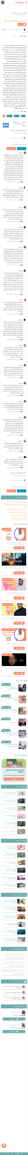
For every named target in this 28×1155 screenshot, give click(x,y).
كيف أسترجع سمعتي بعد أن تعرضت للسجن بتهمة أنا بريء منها (16, 669)
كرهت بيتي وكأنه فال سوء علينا (20, 14)
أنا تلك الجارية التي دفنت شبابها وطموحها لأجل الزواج (15, 505)
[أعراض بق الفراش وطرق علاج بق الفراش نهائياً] (22, 734)
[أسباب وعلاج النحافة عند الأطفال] (22, 699)
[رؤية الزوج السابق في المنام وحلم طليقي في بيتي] (22, 745)
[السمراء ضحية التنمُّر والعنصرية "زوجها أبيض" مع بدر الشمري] (14, 584)
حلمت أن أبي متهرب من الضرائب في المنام (16, 513)
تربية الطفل (4, 696)
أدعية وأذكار (5, 554)
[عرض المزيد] (4, 116)
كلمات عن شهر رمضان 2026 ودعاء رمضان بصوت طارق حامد (14, 569)
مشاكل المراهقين (6, 604)
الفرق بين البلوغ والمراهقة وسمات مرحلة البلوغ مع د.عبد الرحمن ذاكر (15, 619)
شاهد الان (17, 548)
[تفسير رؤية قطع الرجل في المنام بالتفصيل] (22, 711)
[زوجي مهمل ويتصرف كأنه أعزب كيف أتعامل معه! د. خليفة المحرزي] (14, 534)
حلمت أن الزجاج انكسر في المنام (18, 519)
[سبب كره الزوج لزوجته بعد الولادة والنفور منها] (22, 688)
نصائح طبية (4, 730)
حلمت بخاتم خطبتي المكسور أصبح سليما (16, 502)
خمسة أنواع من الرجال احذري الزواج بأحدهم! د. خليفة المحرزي (16, 644)
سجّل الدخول (21, 148)
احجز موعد (13, 1019)
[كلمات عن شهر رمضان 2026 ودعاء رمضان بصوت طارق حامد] (14, 559)
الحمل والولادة (4, 684)
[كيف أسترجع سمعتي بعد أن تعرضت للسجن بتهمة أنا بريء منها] (14, 659)
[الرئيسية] (25, 13)
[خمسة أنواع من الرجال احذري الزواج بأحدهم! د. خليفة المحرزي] (14, 634)
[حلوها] (26, 2)
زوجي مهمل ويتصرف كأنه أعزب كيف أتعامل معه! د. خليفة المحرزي (16, 544)
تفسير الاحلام (4, 707)
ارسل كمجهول (11, 148)
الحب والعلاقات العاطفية (7, 629)
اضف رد (14, 181)
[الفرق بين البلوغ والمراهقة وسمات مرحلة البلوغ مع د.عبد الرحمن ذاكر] (14, 609)
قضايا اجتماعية (6, 579)
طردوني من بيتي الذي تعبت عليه (18, 516)
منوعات (20, 13)
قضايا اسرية (5, 529)
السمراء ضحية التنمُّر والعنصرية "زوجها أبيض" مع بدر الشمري (15, 594)
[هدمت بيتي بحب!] (22, 722)
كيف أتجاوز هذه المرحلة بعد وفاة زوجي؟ (17, 510)
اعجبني (18, 181)
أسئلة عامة (15, 13)
